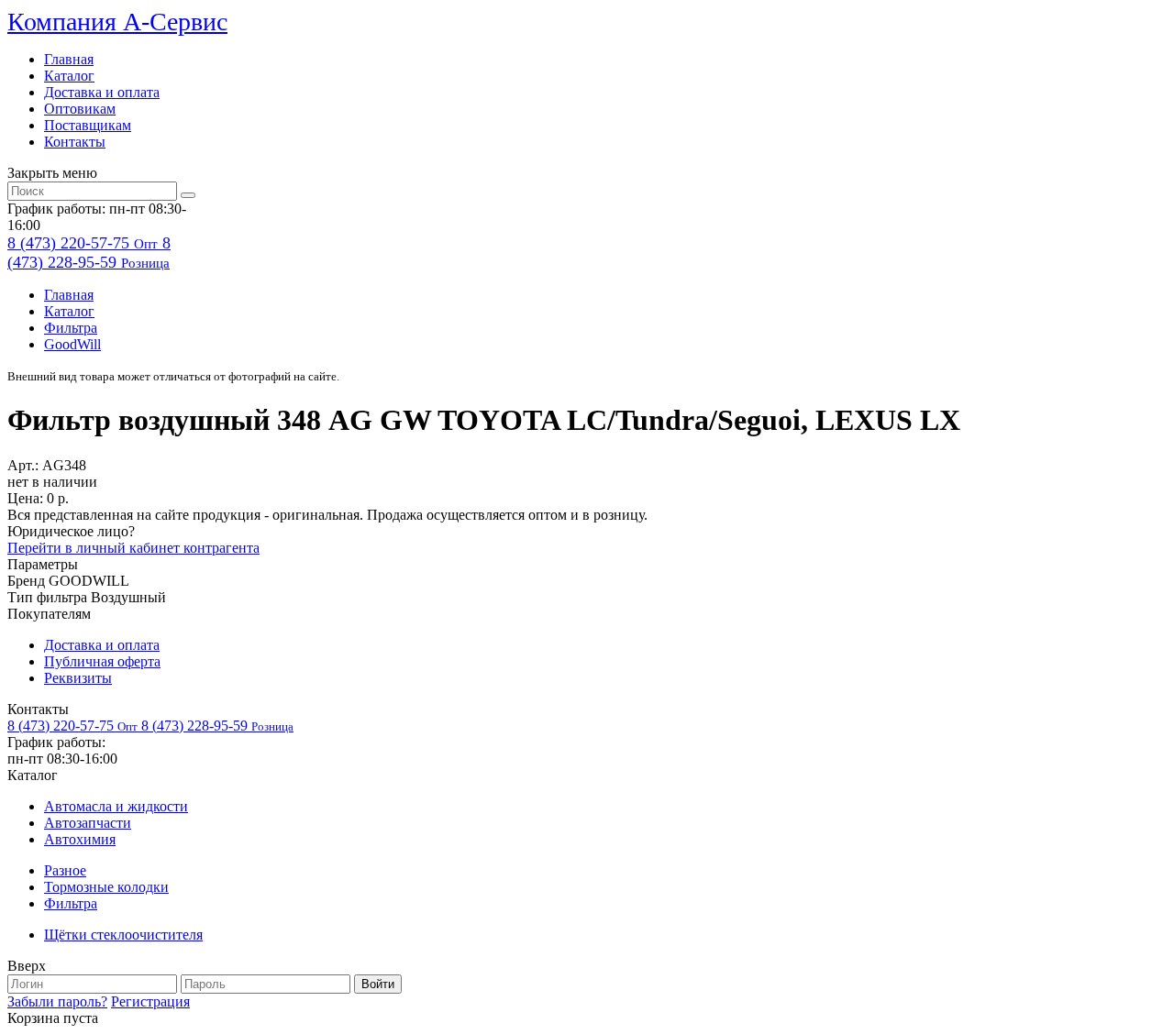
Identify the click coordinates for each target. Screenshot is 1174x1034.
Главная (69, 59)
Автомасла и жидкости (116, 806)
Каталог (69, 75)
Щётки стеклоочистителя (123, 934)
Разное (65, 870)
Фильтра (70, 328)
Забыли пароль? (57, 1001)
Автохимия (80, 839)
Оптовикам (80, 108)
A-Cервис (117, 21)
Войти (377, 984)
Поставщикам (87, 125)
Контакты (74, 141)
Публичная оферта (102, 661)
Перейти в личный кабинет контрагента (133, 548)
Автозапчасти (87, 822)
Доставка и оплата (102, 92)
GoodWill (72, 344)
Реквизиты (78, 678)
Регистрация (150, 1001)
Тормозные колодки (106, 887)
